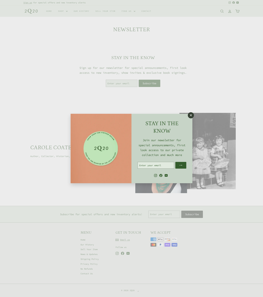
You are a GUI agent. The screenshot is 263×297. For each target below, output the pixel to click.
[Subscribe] (180, 165)
